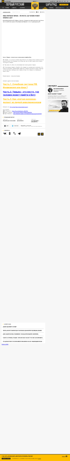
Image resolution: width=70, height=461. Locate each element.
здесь (39, 458)
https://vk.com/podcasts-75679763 (20, 110)
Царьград (51, 4)
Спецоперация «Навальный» (9, 120)
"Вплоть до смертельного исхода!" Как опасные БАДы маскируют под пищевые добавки (22, 330)
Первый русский (15, 4)
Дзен (7, 125)
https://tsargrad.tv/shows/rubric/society (19, 106)
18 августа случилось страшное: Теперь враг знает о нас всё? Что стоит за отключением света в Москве (23, 338)
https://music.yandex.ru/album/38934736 (22, 112)
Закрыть (63, 456)
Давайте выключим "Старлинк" (10, 327)
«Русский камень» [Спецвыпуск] (35, 121)
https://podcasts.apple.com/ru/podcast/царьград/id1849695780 (27, 113)
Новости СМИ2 (5, 344)
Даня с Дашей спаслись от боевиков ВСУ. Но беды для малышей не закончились (20, 334)
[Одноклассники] (10, 133)
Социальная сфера (6, 12)
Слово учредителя (52, 86)
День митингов (20, 120)
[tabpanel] (58, 106)
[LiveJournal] (14, 133)
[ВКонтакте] (5, 133)
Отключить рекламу (64, 4)
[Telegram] (19, 133)
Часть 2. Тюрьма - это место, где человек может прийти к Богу (21, 93)
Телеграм (16, 125)
